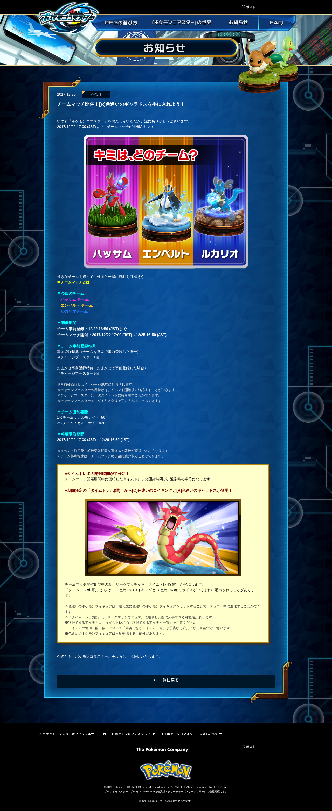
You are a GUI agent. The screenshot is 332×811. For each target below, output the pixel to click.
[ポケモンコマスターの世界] (181, 23)
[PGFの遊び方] (118, 23)
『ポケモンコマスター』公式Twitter (189, 735)
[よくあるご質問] (277, 23)
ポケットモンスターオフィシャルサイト (72, 735)
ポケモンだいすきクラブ (132, 735)
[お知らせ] (238, 23)
